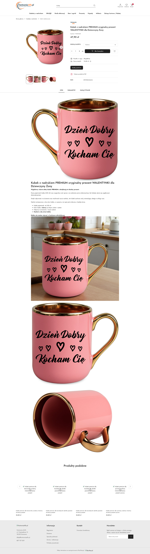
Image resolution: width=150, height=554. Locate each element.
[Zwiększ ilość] (79, 51)
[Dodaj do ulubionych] (114, 51)
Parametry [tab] (72, 90)
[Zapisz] (130, 537)
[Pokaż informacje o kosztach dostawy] (90, 61)
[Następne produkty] (130, 486)
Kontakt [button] (79, 525)
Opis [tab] (61, 90)
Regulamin (50, 530)
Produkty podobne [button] (75, 466)
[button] (61, 47)
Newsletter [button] (111, 525)
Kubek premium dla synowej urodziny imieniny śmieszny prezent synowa (88, 511)
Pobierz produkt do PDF (80, 74)
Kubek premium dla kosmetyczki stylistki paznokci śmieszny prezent (29, 511)
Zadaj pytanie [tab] (85, 90)
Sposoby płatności (52, 537)
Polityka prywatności (53, 543)
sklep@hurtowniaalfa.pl (23, 537)
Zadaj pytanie (76, 68)
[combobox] (100, 44)
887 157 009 (20, 541)
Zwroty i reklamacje (52, 540)
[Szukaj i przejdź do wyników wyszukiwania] (94, 5)
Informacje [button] (51, 525)
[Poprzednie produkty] (19, 486)
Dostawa (49, 533)
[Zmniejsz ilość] (71, 51)
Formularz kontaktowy (83, 530)
